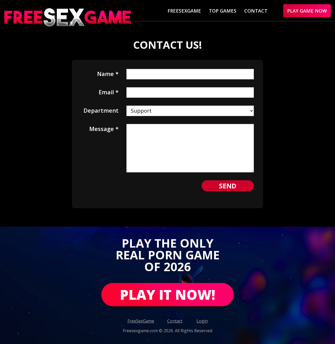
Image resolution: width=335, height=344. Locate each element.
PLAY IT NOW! (167, 294)
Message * (104, 128)
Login (202, 321)
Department (101, 109)
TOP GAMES (222, 11)
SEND (227, 185)
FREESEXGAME (184, 11)
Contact (174, 321)
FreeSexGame (140, 321)
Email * (109, 91)
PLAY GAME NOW (307, 11)
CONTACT (255, 11)
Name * (108, 73)
